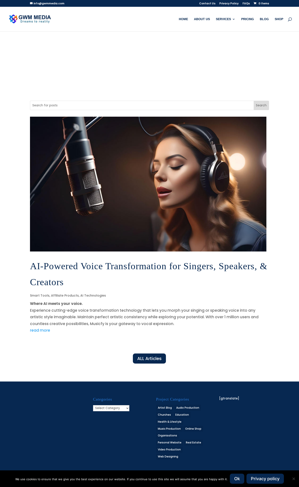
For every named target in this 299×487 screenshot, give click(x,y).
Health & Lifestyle (169, 422)
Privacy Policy (229, 3)
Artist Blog (165, 408)
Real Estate (193, 442)
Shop (279, 19)
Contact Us (207, 3)
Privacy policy (265, 478)
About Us (202, 19)
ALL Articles (149, 358)
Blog (264, 19)
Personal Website (169, 442)
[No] (293, 478)
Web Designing (168, 456)
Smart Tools (39, 295)
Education (182, 415)
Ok (237, 478)
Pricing (247, 19)
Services (223, 19)
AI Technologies (93, 295)
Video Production (169, 449)
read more (40, 330)
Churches (164, 415)
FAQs (246, 3)
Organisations (167, 435)
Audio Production (187, 408)
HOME (183, 19)
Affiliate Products (65, 295)
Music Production (169, 429)
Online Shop (193, 429)
